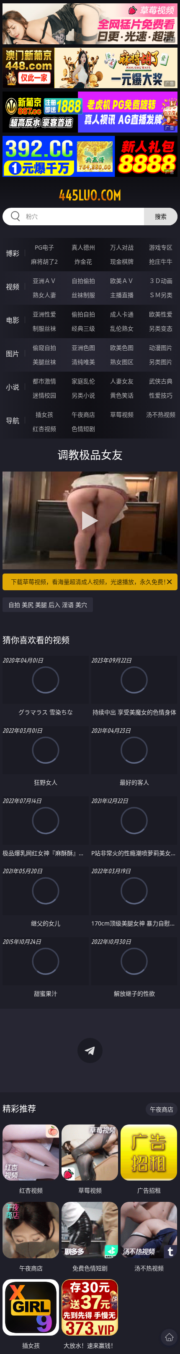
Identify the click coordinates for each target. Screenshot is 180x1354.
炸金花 (83, 261)
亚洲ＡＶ (44, 281)
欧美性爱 (160, 314)
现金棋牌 (122, 261)
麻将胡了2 (44, 261)
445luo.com (90, 195)
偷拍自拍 (83, 314)
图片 (12, 353)
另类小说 (83, 395)
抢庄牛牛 (160, 261)
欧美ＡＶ (122, 281)
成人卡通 (122, 314)
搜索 (161, 216)
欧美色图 (122, 348)
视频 (12, 286)
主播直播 (122, 295)
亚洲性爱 (44, 314)
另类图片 (160, 362)
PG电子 (44, 247)
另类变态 (160, 328)
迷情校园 (44, 395)
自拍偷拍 (83, 281)
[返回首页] (169, 1337)
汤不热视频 (160, 414)
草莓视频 (122, 414)
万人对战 (122, 247)
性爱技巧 (160, 395)
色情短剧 (83, 429)
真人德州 (83, 247)
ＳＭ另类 (160, 295)
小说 (12, 387)
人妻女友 (122, 381)
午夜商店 (83, 414)
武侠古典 (160, 381)
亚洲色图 (83, 348)
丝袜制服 (83, 295)
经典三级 (83, 328)
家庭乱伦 (83, 381)
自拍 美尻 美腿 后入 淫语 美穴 (47, 605)
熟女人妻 (44, 295)
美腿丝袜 (44, 362)
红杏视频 (44, 429)
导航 (12, 420)
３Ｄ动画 (160, 281)
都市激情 (44, 381)
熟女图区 (122, 362)
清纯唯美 (83, 362)
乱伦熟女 (122, 328)
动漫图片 (160, 348)
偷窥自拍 (44, 348)
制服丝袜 (44, 328)
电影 (12, 320)
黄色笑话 (122, 395)
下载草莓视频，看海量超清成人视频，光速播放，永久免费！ (90, 582)
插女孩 (44, 414)
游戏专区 (160, 247)
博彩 (12, 253)
